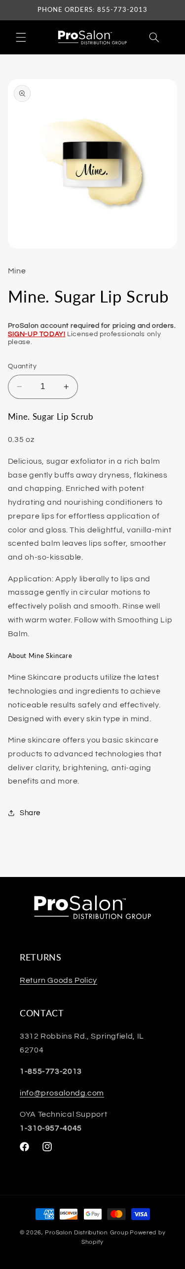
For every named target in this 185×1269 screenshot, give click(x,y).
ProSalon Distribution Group (86, 1232)
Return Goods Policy (58, 980)
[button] (20, 37)
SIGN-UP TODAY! (37, 334)
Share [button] (30, 813)
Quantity (22, 366)
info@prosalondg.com (62, 1093)
